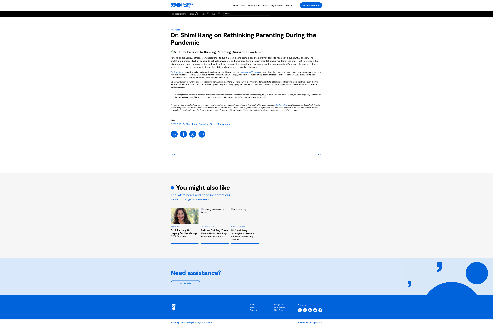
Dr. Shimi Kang (177, 72)
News (243, 5)
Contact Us (185, 283)
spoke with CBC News (249, 72)
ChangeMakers (315, 323)
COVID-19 (176, 124)
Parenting (203, 124)
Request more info (311, 5)
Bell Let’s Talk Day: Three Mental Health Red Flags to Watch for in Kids (214, 233)
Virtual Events (254, 5)
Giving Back (278, 304)
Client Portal (290, 5)
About (236, 5)
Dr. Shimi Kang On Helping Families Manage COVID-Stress (184, 233)
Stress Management (220, 124)
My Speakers (277, 5)
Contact (265, 5)
